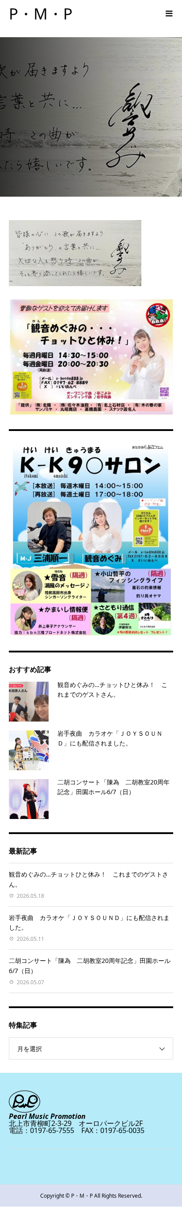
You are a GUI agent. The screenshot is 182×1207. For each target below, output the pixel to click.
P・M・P (40, 13)
